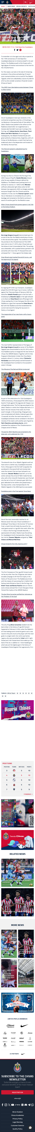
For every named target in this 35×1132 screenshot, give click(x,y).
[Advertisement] (17, 669)
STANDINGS (27, 794)
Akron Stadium (17, 1112)
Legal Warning (18, 1122)
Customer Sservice (17, 1125)
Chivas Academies (17, 1115)
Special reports (21, 6)
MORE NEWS (11, 6)
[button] (30, 1127)
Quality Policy (17, 1129)
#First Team (11, 693)
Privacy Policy (17, 1118)
